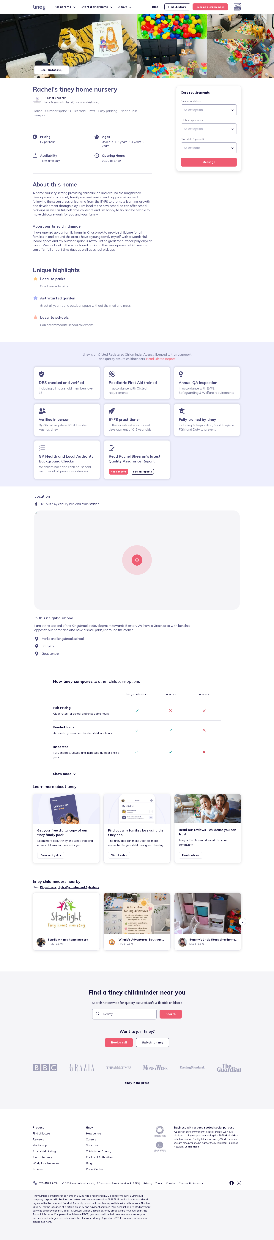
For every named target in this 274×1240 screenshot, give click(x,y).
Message (209, 162)
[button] (137, 774)
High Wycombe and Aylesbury (78, 887)
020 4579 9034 (49, 1183)
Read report (118, 471)
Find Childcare (177, 6)
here (48, 1221)
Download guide (50, 855)
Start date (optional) (192, 139)
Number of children (191, 101)
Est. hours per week (192, 120)
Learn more (192, 1146)
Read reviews (190, 855)
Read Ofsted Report (160, 359)
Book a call (119, 1042)
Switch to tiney (152, 1042)
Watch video (119, 855)
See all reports (142, 471)
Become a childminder (210, 6)
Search (171, 1014)
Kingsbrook (48, 887)
